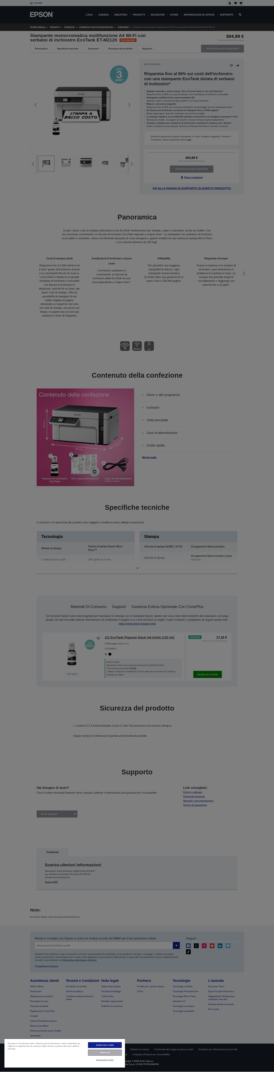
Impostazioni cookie (105, 1060)
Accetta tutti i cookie (105, 1045)
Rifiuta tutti (105, 1052)
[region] (64, 1053)
